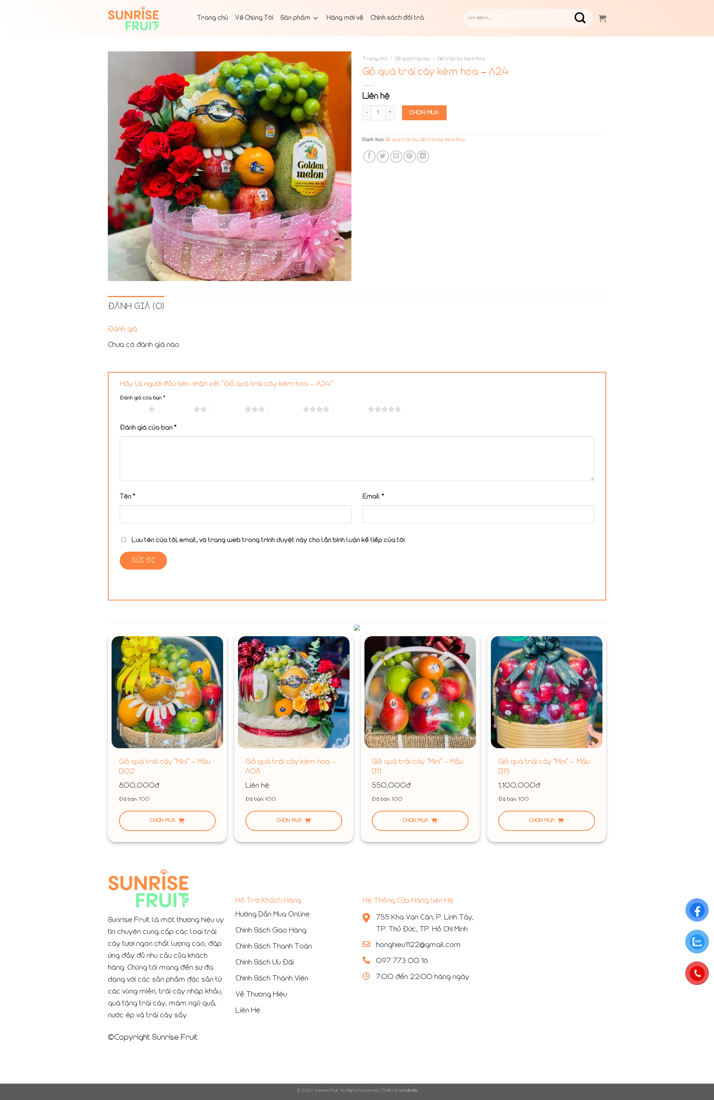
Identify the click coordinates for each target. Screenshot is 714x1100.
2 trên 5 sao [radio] (176, 409)
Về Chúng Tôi (254, 18)
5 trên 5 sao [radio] (351, 409)
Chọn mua (163, 820)
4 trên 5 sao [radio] (285, 409)
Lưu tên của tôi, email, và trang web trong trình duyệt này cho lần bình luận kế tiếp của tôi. (269, 540)
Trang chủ (212, 18)
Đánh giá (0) (136, 307)
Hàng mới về (345, 18)
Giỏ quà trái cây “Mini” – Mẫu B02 (164, 767)
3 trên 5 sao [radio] (228, 409)
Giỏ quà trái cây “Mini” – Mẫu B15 (544, 767)
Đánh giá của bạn (142, 398)
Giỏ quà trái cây (412, 59)
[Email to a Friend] (396, 156)
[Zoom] (117, 272)
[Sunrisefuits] (145, 18)
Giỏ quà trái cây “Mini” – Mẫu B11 (417, 767)
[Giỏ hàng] (602, 18)
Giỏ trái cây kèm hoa (461, 59)
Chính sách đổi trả (397, 18)
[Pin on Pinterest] (409, 156)
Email (373, 497)
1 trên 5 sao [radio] (132, 409)
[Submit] (586, 18)
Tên (127, 497)
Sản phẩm (295, 18)
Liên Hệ (247, 1010)
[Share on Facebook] (369, 156)
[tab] (136, 307)
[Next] (605, 740)
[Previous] (108, 740)
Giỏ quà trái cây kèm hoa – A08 (290, 767)
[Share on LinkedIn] (423, 156)
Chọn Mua (424, 112)
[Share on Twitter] (383, 156)
